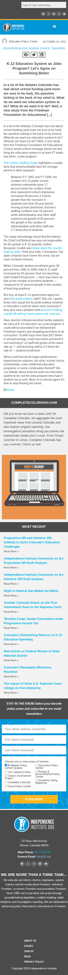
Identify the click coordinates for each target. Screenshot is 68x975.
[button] (54, 26)
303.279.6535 (42, 852)
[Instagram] (59, 14)
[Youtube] (64, 14)
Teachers (58, 48)
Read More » (11, 551)
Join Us (29, 951)
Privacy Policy (34, 961)
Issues (28, 946)
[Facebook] (43, 14)
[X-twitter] (48, 14)
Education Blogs (15, 48)
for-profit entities (22, 298)
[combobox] (43, 5)
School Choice (39, 48)
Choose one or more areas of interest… (28, 761)
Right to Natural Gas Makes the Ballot (31, 591)
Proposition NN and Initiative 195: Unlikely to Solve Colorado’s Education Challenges (32, 542)
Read (27, 956)
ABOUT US (30, 940)
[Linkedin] (54, 14)
